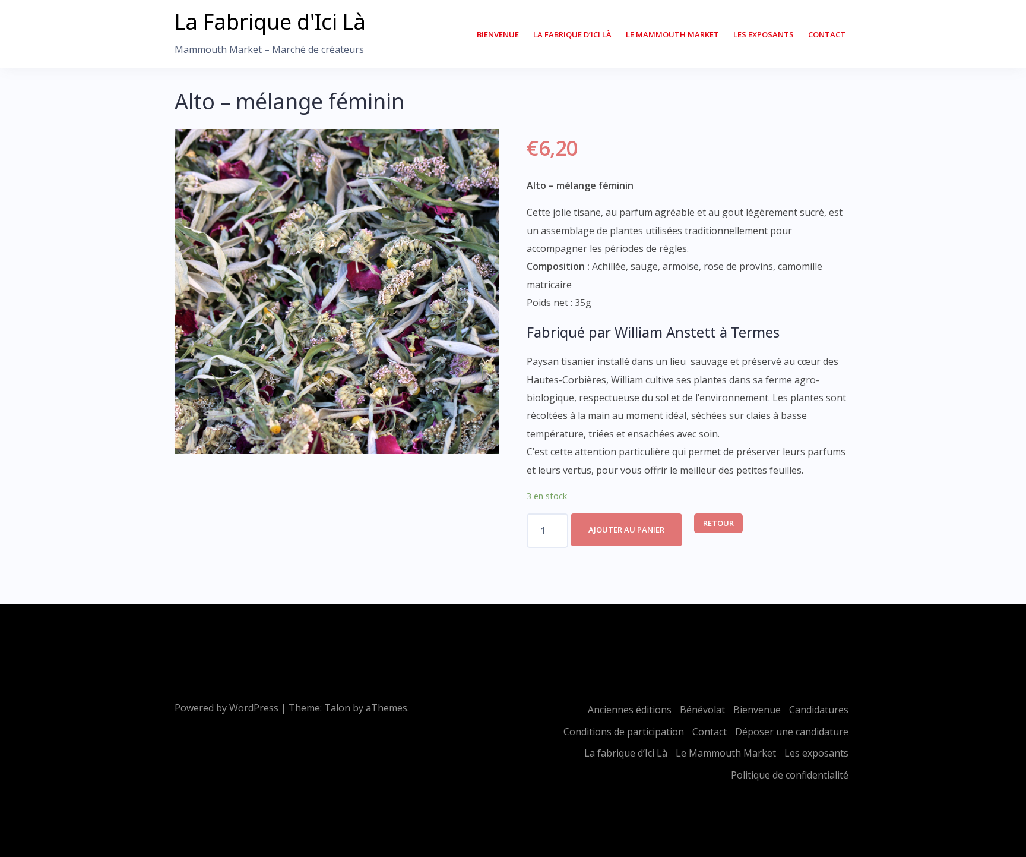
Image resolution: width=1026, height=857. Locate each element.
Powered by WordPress (226, 707)
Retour (718, 523)
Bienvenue (498, 34)
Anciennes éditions (630, 709)
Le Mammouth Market (672, 34)
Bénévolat (702, 709)
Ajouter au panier (626, 529)
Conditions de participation (623, 731)
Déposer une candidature (791, 731)
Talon (337, 707)
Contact (827, 34)
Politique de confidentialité (789, 775)
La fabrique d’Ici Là (572, 34)
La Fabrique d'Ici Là (270, 21)
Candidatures (818, 709)
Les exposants (763, 34)
